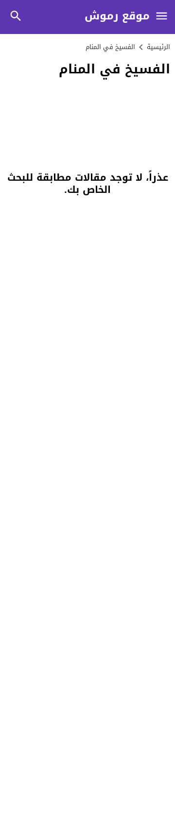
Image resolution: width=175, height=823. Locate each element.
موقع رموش (117, 16)
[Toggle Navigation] (161, 17)
